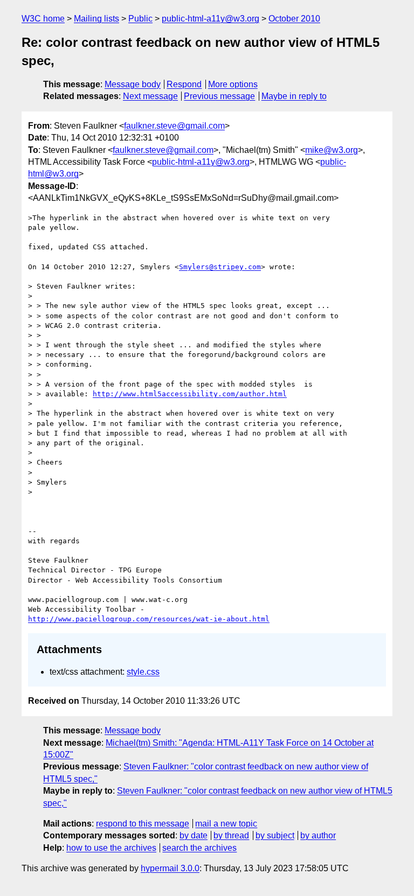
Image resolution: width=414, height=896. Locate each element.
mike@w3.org (331, 150)
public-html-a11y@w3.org (210, 18)
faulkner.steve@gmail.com (174, 125)
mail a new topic (226, 823)
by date (194, 835)
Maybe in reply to (294, 96)
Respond (184, 84)
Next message (150, 96)
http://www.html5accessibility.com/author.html (190, 394)
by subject (275, 835)
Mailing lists (96, 18)
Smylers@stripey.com (220, 267)
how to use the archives (111, 847)
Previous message (219, 96)
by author (318, 835)
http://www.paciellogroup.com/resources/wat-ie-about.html (149, 619)
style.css (143, 671)
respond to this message (142, 823)
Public (140, 18)
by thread (231, 835)
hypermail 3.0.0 (170, 868)
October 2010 (294, 18)
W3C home (43, 18)
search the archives (199, 847)
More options (233, 84)
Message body (133, 84)
